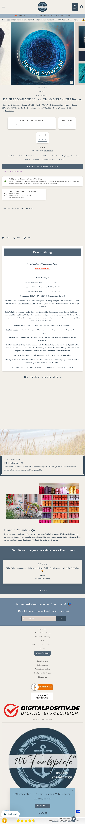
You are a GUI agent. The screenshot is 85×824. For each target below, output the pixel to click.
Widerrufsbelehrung (42, 636)
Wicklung (67, 120)
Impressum (43, 629)
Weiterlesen (9, 110)
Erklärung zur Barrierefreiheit (42, 644)
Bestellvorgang (42, 661)
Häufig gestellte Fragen (42, 673)
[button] (73, 819)
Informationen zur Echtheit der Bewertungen (64, 821)
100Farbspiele (42, 96)
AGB (42, 640)
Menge (42, 135)
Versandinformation (42, 669)
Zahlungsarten (42, 665)
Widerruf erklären (42, 653)
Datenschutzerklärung (42, 632)
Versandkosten (48, 150)
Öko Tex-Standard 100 (26, 303)
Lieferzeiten (42, 677)
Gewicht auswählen (31, 120)
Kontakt (42, 648)
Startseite (42, 91)
